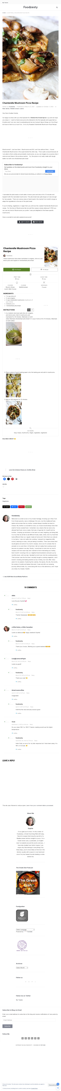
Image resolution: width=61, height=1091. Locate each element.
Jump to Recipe (25, 222)
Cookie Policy (34, 1088)
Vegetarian (5, 501)
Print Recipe (38, 222)
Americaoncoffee (18, 690)
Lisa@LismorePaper (19, 658)
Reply (28, 598)
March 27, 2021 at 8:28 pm (23, 643)
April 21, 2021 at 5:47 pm (18, 693)
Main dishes (6, 108)
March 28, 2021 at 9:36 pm (19, 661)
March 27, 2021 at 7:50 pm (19, 598)
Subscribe (7, 1026)
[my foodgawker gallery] (22, 910)
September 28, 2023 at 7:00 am (24, 740)
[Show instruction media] (28, 310)
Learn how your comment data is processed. (39, 805)
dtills (13, 595)
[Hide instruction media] (32, 310)
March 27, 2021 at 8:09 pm (23, 612)
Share (15, 506)
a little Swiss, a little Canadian (22, 627)
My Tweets (5, 2)
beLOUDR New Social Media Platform (15, 576)
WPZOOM (43, 1045)
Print (29, 506)
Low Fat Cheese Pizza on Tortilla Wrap (22, 470)
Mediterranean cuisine (17, 108)
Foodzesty (30, 7)
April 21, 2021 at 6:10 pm (22, 707)
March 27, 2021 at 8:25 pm (19, 629)
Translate (29, 931)
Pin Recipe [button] (45, 269)
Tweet (7, 506)
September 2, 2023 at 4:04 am (20, 724)
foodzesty (12, 106)
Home (4, 12)
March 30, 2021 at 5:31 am (23, 675)
